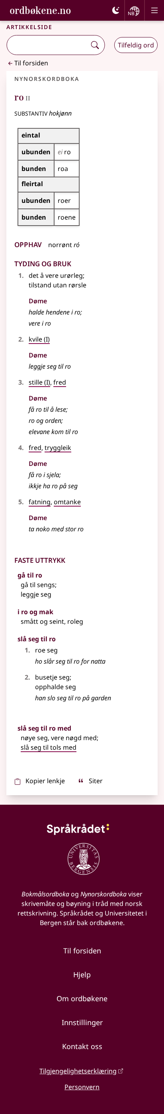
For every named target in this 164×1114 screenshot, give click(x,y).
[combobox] (47, 45)
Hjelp (82, 974)
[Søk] (95, 45)
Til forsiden (31, 63)
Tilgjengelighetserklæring (78, 1071)
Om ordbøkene (82, 998)
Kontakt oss (82, 1046)
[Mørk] (115, 10)
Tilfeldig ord (136, 45)
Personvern (82, 1087)
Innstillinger (82, 1022)
